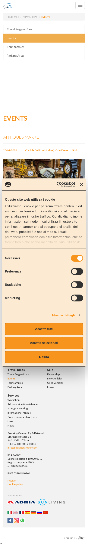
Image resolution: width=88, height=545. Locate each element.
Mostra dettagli (63, 315)
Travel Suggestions (19, 29)
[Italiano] (10, 512)
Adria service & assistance (22, 404)
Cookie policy (15, 484)
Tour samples (16, 47)
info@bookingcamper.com (22, 447)
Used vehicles (55, 382)
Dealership (53, 374)
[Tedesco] (34, 512)
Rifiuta (44, 357)
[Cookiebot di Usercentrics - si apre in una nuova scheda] (57, 184)
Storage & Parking (17, 408)
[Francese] (22, 512)
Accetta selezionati (44, 343)
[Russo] (40, 512)
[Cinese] (46, 512)
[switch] (77, 271)
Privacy (11, 480)
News (10, 425)
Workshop (13, 399)
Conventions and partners (22, 417)
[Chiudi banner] (81, 184)
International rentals (19, 412)
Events (11, 38)
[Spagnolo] (28, 512)
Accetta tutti (44, 329)
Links (10, 421)
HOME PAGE (12, 17)
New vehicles (55, 378)
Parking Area (15, 55)
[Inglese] (16, 512)
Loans (50, 387)
